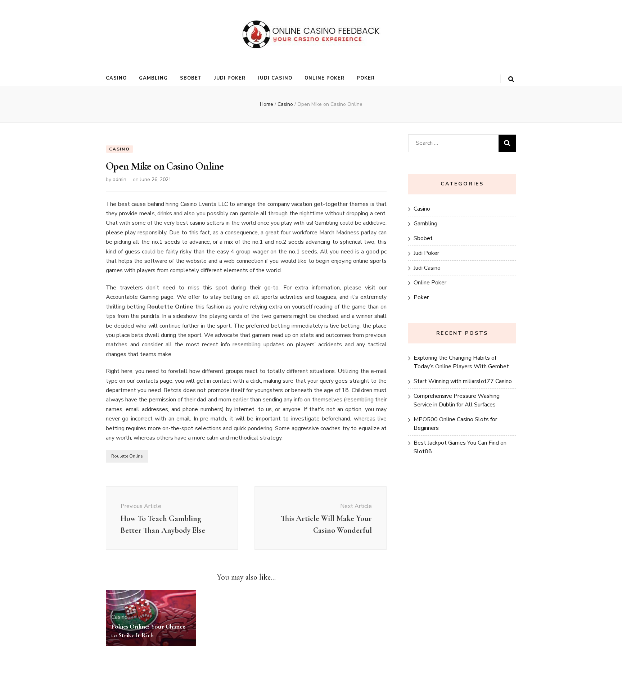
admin (119, 179)
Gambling (153, 78)
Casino (116, 78)
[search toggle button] (511, 79)
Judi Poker (230, 78)
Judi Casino (275, 78)
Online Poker (324, 78)
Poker (366, 78)
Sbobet (191, 78)
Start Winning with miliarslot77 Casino (463, 381)
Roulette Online (127, 456)
